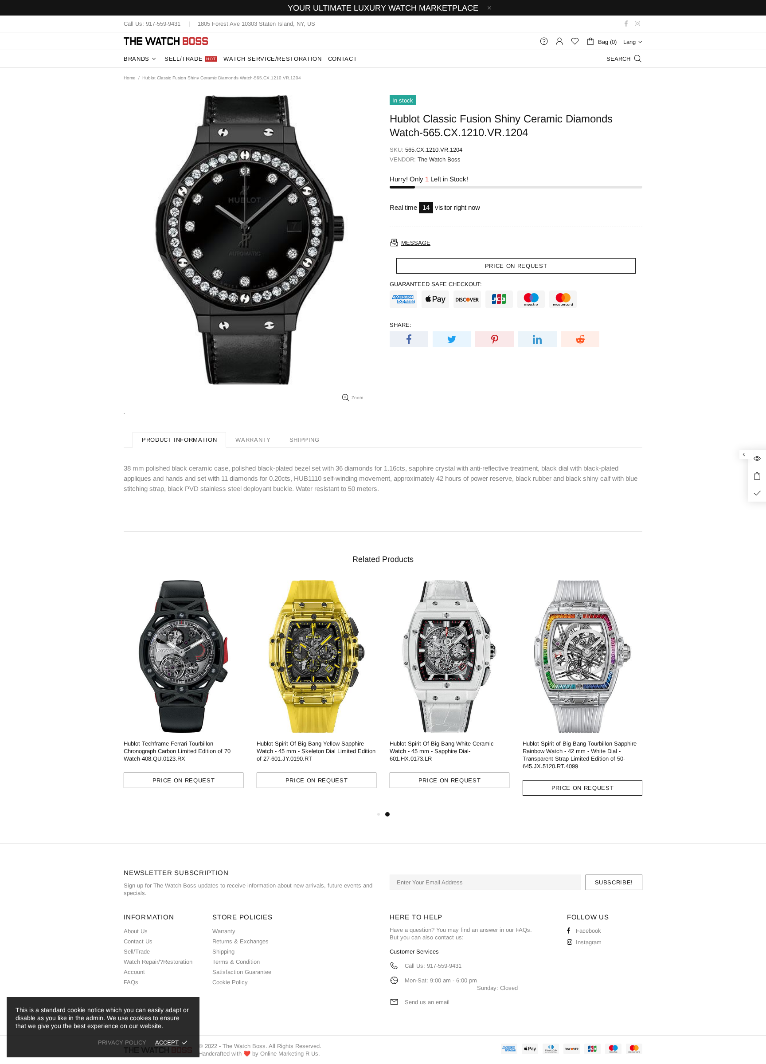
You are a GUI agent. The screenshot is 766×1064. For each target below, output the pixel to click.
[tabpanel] (449, 691)
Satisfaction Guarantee (241, 972)
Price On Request (183, 780)
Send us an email (427, 1002)
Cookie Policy (230, 982)
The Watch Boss (166, 41)
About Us (136, 931)
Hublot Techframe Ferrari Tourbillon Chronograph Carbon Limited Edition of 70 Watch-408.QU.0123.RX (177, 751)
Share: (400, 325)
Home (130, 77)
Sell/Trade (137, 951)
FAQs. (524, 930)
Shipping (223, 951)
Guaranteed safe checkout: (436, 284)
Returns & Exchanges (240, 941)
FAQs (131, 982)
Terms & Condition (236, 961)
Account (134, 972)
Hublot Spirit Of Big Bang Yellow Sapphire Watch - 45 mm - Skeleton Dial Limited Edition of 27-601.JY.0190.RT (316, 751)
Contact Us (138, 941)
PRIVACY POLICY (122, 1042)
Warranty (223, 931)
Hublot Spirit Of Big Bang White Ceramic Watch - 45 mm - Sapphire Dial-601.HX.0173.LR (442, 751)
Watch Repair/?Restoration (158, 961)
